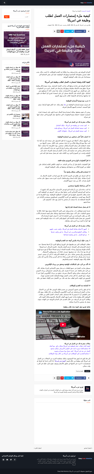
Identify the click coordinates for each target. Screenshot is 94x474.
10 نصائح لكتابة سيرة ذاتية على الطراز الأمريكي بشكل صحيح (70, 348)
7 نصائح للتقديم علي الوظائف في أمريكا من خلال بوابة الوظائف (69, 353)
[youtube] (7, 459)
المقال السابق (87, 448)
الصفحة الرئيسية (86, 11)
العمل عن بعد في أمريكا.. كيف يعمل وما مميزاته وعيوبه (72, 351)
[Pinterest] (62, 31)
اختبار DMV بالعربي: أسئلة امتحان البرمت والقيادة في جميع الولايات (17, 51)
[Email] (58, 31)
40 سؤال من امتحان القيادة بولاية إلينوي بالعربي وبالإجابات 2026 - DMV (12, 123)
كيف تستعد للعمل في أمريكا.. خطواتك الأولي (72, 131)
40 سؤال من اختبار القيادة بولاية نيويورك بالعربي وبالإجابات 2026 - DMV (13, 78)
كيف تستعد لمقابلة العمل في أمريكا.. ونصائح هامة (70, 128)
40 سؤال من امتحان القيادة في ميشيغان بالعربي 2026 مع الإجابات (12, 69)
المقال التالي (38, 448)
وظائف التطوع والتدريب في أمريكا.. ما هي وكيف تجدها (69, 232)
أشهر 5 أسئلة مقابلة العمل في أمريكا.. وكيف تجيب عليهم (68, 229)
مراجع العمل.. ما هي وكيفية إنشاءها (75, 235)
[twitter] (10, 459)
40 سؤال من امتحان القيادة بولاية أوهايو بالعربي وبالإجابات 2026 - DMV (12, 97)
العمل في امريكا (77, 11)
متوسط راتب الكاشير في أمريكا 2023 (13, 115)
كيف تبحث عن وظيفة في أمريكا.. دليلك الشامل (71, 125)
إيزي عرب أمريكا (84, 25)
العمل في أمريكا (60, 361)
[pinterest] (3, 459)
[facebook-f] (14, 459)
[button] (4, 2)
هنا (65, 105)
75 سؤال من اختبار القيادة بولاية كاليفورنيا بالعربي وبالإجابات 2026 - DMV (13, 106)
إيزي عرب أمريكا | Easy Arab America (68, 471)
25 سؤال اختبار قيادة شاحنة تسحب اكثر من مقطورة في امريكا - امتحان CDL (12, 133)
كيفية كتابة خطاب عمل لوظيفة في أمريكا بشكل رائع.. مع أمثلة (70, 346)
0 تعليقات (49, 25)
